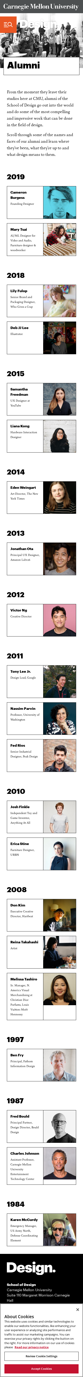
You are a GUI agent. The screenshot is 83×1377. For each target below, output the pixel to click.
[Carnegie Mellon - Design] (31, 1269)
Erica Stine (19, 843)
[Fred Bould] (59, 1126)
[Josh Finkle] (59, 817)
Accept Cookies (41, 1369)
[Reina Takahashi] (59, 952)
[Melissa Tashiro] (59, 989)
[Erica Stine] (59, 854)
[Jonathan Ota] (59, 559)
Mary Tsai (18, 229)
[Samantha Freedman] (59, 399)
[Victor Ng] (59, 620)
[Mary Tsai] (59, 239)
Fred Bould (19, 1116)
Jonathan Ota (21, 548)
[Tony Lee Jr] (59, 681)
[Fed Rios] (59, 755)
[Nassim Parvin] (59, 719)
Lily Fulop (18, 291)
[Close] (78, 1309)
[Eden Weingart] (59, 498)
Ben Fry (17, 1055)
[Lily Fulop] (59, 301)
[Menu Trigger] (8, 24)
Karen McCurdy (24, 1219)
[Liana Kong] (59, 436)
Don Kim (17, 905)
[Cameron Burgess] (59, 202)
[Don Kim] (59, 915)
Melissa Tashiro (23, 979)
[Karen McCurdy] (59, 1230)
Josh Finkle (20, 807)
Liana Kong (19, 426)
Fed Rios (17, 745)
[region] (41, 1340)
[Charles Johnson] (59, 1163)
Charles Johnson (24, 1153)
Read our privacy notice (32, 1347)
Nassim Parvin (22, 708)
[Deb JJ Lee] (59, 338)
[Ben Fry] (59, 1065)
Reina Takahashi (24, 942)
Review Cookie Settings (42, 1356)
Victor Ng (18, 610)
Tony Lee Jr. (20, 671)
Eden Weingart (23, 487)
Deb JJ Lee (19, 327)
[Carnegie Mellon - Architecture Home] (39, 24)
